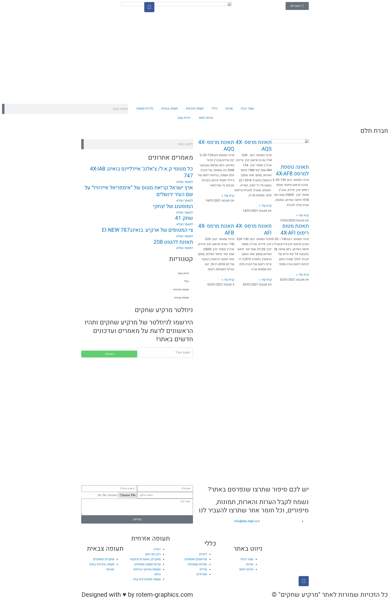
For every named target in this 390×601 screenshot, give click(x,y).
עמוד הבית (247, 108)
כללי (214, 108)
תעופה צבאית (169, 108)
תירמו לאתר (205, 118)
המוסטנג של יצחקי (173, 206)
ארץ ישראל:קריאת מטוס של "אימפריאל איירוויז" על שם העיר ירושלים (139, 191)
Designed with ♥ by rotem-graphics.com (137, 594)
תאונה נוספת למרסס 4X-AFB (292, 170)
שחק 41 (184, 218)
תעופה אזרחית (195, 108)
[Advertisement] (137, 390)
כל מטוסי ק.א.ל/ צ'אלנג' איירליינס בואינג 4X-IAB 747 (141, 172)
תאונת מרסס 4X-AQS (254, 145)
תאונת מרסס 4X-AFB (216, 229)
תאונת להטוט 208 (173, 242)
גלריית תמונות (144, 108)
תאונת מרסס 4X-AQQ (216, 145)
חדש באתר (183, 273)
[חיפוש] (3, 109)
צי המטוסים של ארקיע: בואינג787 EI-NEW (147, 230)
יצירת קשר (183, 118)
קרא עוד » (302, 215)
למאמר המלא (184, 182)
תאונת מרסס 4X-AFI (254, 229)
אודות (229, 108)
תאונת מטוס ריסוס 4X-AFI (295, 229)
